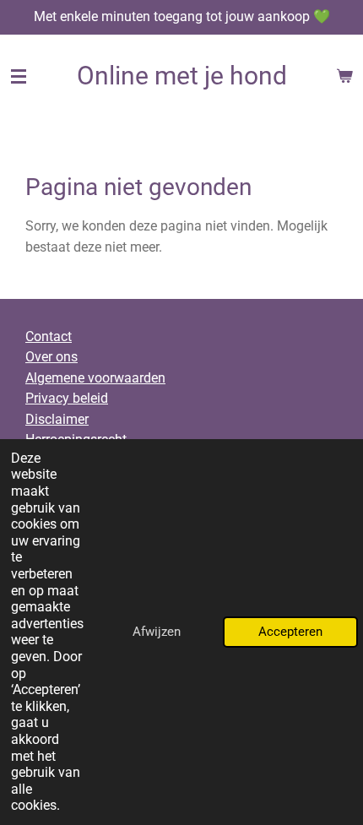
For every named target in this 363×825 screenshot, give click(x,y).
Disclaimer (57, 419)
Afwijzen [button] (157, 631)
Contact (48, 336)
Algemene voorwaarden (95, 378)
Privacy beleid (66, 398)
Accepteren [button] (290, 631)
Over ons (51, 357)
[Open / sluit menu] (18, 76)
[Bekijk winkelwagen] (344, 76)
